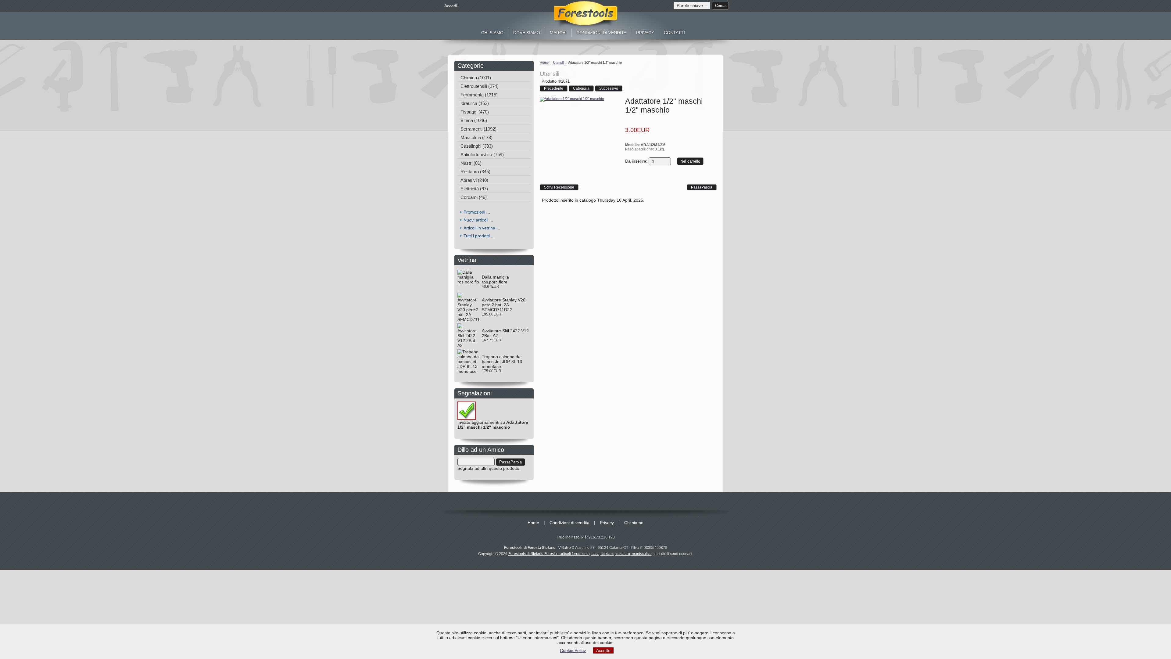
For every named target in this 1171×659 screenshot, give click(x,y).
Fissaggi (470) (474, 111)
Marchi (558, 32)
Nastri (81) (471, 163)
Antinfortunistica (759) (482, 154)
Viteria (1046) (473, 120)
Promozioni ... (477, 212)
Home (544, 62)
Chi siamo (492, 32)
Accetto (603, 650)
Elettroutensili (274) (479, 86)
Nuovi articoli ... (478, 220)
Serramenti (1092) (478, 128)
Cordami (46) (473, 197)
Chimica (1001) (475, 77)
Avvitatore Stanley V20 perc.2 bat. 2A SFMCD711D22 (503, 304)
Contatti (674, 32)
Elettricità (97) (474, 188)
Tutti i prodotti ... (479, 235)
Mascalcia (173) (476, 137)
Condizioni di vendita (601, 32)
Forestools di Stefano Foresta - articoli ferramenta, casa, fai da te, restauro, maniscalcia (580, 554)
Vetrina (468, 260)
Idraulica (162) (474, 103)
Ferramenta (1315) (479, 94)
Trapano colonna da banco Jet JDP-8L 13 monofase (502, 361)
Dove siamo (526, 32)
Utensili (558, 62)
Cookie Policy (573, 650)
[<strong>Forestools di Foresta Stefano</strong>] (585, 14)
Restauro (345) (475, 171)
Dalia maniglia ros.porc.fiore (495, 279)
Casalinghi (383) (476, 146)
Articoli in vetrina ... (482, 227)
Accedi (450, 5)
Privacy (645, 32)
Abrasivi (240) (474, 180)
